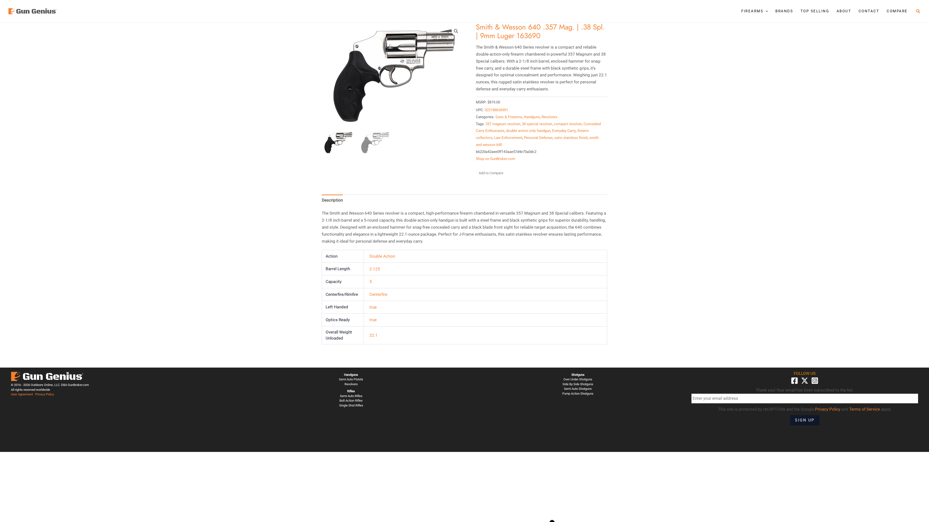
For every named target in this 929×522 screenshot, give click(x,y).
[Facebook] (794, 380)
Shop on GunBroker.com (495, 159)
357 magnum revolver (503, 124)
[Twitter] (804, 380)
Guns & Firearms (508, 117)
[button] (765, 11)
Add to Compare (491, 173)
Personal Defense (538, 138)
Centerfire (378, 294)
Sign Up (805, 420)
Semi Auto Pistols (351, 379)
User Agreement (22, 394)
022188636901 (496, 110)
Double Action (382, 256)
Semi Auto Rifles (351, 396)
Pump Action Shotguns (577, 393)
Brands (784, 11)
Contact (869, 11)
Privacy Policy (44, 394)
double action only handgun (528, 131)
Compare (897, 11)
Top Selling (815, 11)
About (844, 11)
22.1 (373, 335)
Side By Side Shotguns (577, 384)
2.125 (374, 269)
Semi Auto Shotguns (578, 389)
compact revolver (568, 124)
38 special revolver (537, 124)
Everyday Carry (564, 131)
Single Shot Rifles (351, 405)
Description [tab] (332, 200)
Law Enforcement (508, 138)
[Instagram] (814, 380)
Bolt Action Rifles (351, 400)
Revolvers (549, 117)
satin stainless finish (571, 138)
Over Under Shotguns (577, 379)
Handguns (532, 117)
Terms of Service (864, 409)
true (373, 307)
